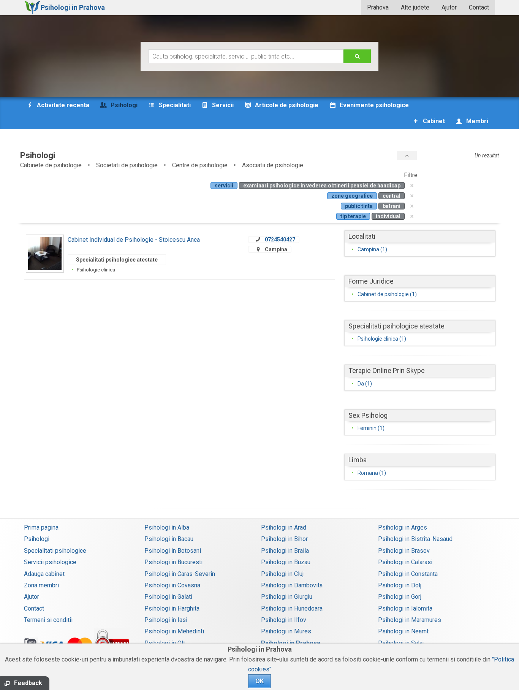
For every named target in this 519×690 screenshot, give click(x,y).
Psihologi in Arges (402, 527)
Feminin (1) (371, 428)
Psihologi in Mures (286, 631)
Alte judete (415, 7)
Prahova (378, 7)
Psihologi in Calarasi (405, 562)
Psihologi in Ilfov (283, 619)
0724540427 (280, 239)
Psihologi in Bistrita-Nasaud (415, 538)
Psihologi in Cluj (282, 573)
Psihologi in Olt (164, 643)
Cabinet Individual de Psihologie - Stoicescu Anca (134, 239)
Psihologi (36, 538)
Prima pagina (41, 527)
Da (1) (365, 384)
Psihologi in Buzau (285, 562)
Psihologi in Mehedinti (174, 631)
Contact (479, 7)
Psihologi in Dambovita (292, 585)
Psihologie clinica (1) (382, 339)
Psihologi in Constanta (408, 573)
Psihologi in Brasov (404, 550)
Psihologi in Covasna (172, 585)
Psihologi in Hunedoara (292, 608)
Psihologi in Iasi (165, 619)
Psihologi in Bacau (168, 538)
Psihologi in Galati (168, 596)
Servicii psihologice (50, 562)
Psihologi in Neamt (403, 631)
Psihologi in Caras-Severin (179, 573)
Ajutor (449, 7)
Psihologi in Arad (283, 527)
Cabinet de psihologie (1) (387, 294)
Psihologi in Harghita (171, 608)
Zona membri (41, 585)
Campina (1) (372, 249)
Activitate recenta (62, 105)
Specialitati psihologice (55, 550)
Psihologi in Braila (285, 550)
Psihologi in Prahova (290, 643)
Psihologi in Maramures (409, 619)
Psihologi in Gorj (399, 596)
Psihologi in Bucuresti (173, 562)
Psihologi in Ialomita (405, 608)
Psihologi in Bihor (284, 538)
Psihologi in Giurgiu (286, 596)
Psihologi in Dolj (399, 585)
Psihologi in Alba (166, 527)
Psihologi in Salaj (401, 643)
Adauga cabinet (44, 573)
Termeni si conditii (48, 619)
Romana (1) (372, 473)
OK (259, 681)
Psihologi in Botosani (172, 550)
